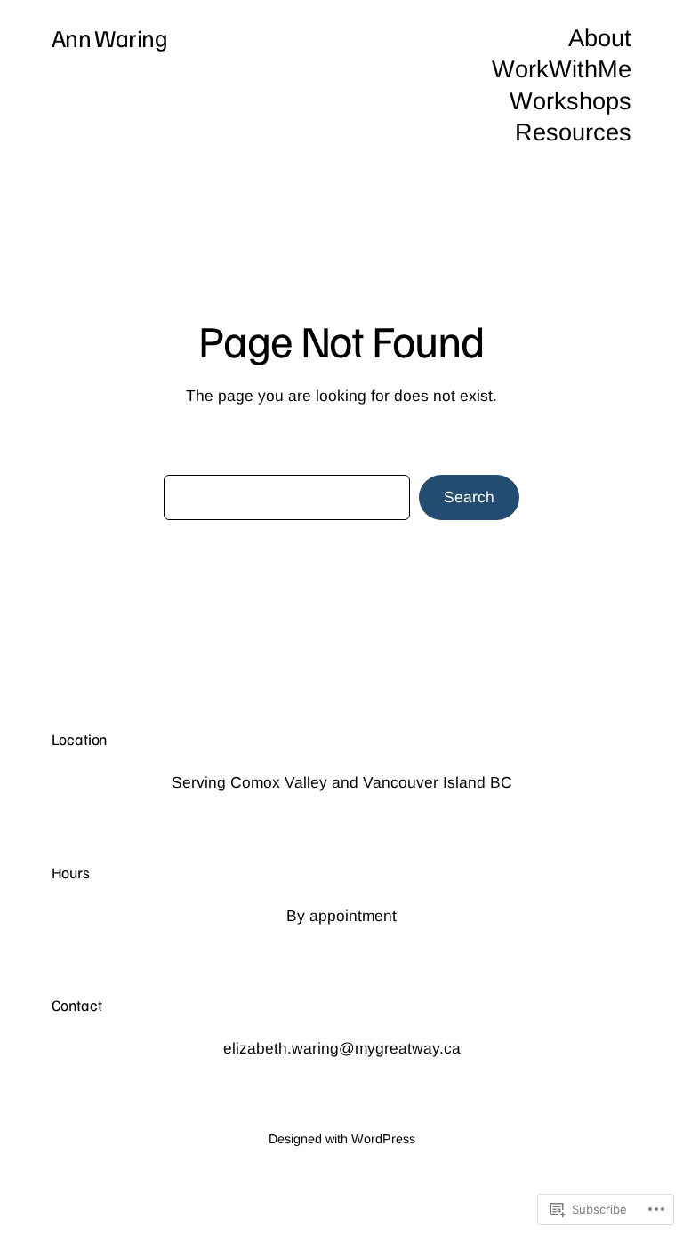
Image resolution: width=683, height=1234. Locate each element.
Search (469, 497)
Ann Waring (110, 37)
